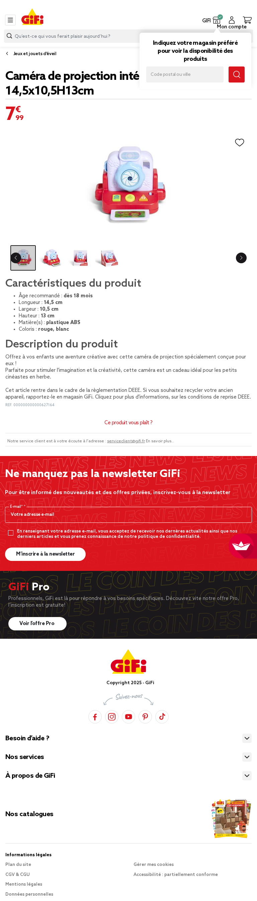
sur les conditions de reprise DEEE (210, 397)
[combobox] (128, 36)
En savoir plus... (160, 441)
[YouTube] (128, 716)
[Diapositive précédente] (15, 258)
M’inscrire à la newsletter (45, 554)
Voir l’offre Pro (37, 624)
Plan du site (18, 864)
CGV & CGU (17, 874)
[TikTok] (162, 716)
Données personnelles (29, 894)
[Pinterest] (145, 716)
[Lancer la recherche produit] (9, 36)
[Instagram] (111, 716)
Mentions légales (23, 884)
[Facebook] (95, 716)
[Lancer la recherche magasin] (237, 74)
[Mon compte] (232, 20)
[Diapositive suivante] (241, 258)
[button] (216, 20)
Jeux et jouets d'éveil (35, 53)
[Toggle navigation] (10, 20)
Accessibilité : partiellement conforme (176, 874)
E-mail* (17, 506)
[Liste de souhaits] (239, 142)
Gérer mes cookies (154, 864)
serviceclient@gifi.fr (126, 441)
